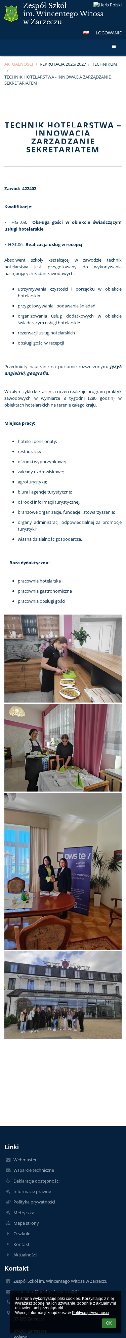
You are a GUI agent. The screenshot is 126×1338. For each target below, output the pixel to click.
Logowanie (109, 33)
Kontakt (21, 1244)
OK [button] (109, 1323)
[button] (86, 33)
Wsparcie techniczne (33, 1170)
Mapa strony (26, 1223)
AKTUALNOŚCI (18, 64)
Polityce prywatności (90, 1312)
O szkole (21, 1233)
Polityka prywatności (34, 1202)
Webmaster (25, 1160)
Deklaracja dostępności (36, 1181)
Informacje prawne (32, 1191)
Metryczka (23, 1213)
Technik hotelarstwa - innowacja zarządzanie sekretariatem (57, 80)
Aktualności (25, 1255)
